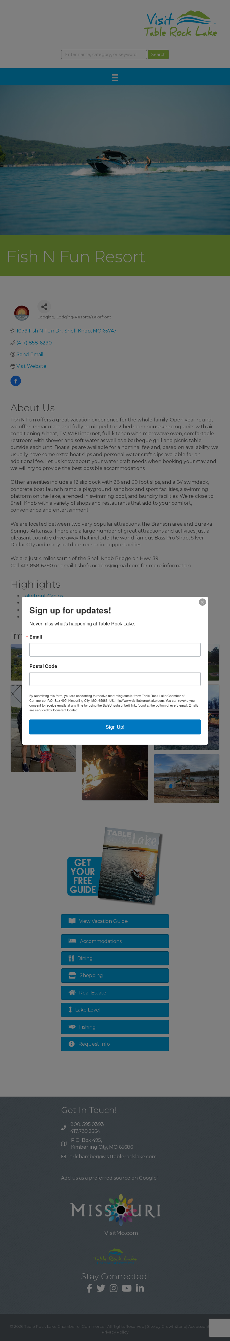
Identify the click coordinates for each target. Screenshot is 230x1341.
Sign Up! (115, 726)
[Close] (202, 602)
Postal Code (43, 666)
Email (35, 636)
